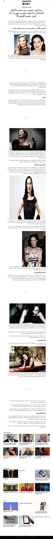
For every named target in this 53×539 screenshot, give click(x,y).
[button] (3, 1)
